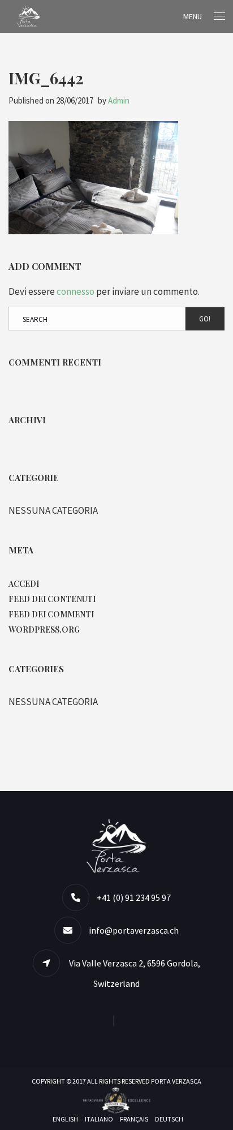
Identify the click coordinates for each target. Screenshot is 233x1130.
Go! (204, 319)
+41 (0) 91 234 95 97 (134, 897)
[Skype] (116, 1021)
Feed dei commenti (51, 614)
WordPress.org (44, 629)
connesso (75, 291)
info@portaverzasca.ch (134, 930)
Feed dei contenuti (52, 599)
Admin (119, 100)
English (65, 1119)
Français (134, 1119)
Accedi (23, 583)
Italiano (99, 1119)
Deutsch (169, 1119)
